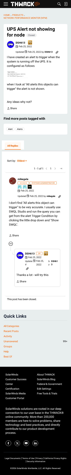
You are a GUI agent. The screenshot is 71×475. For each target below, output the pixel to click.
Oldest (21, 161)
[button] (10, 44)
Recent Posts (11, 331)
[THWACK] (25, 4)
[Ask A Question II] (30, 43)
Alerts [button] (20, 129)
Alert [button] (10, 129)
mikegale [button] (23, 179)
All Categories (11, 326)
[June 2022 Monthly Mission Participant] (30, 187)
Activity (8, 336)
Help (6, 351)
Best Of (8, 356)
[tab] (13, 146)
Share (12, 109)
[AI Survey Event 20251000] (20, 187)
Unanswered (35, 341)
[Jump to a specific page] (61, 168)
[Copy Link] (57, 52)
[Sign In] (65, 4)
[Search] (59, 4)
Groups (8, 346)
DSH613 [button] (20, 42)
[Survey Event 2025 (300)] (25, 187)
